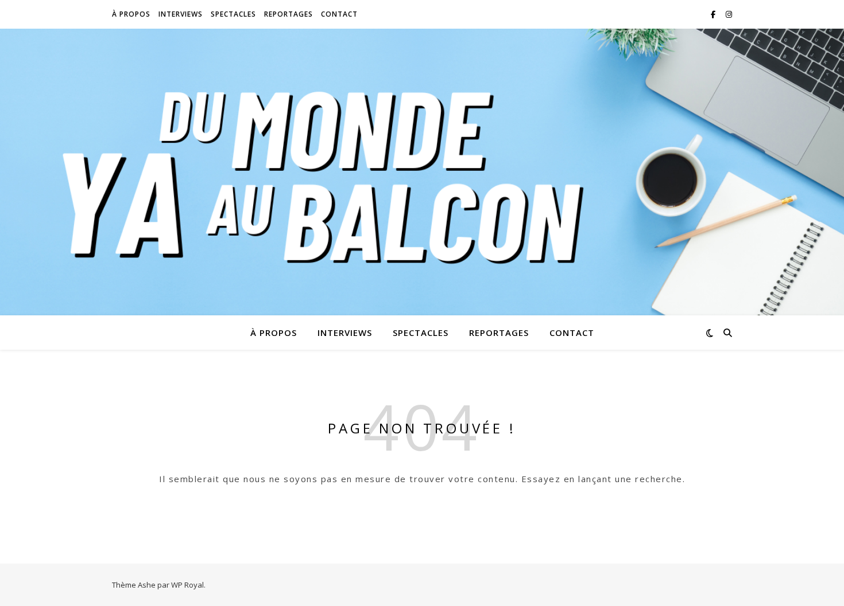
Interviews (180, 14)
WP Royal (187, 585)
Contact (339, 14)
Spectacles (233, 14)
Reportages (288, 14)
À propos (131, 14)
